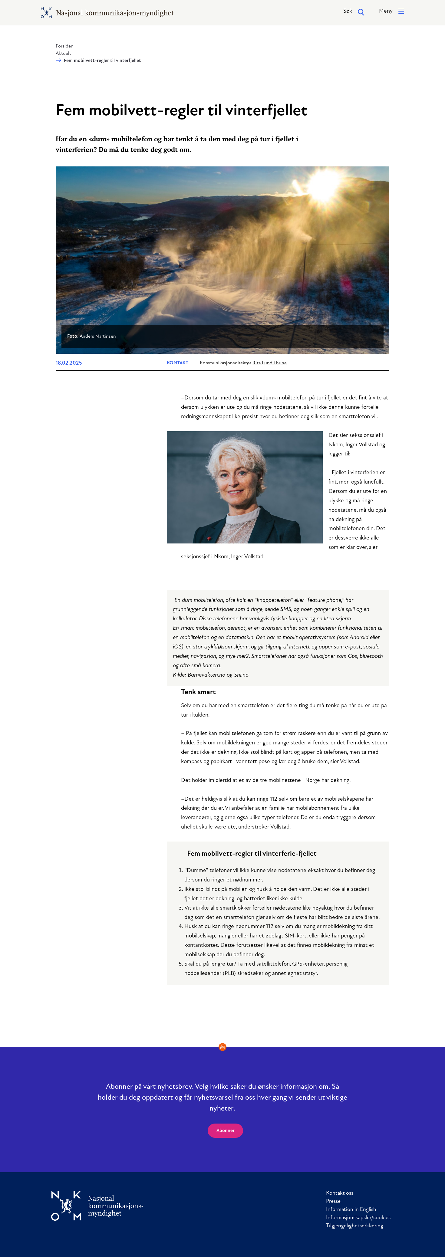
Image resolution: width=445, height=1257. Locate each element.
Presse (333, 1201)
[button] (391, 11)
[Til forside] (97, 1206)
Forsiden (65, 46)
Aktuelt (63, 53)
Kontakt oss (339, 1193)
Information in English (351, 1210)
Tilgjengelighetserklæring (354, 1226)
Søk (347, 11)
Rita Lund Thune (269, 363)
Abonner (225, 1130)
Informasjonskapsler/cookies (358, 1218)
